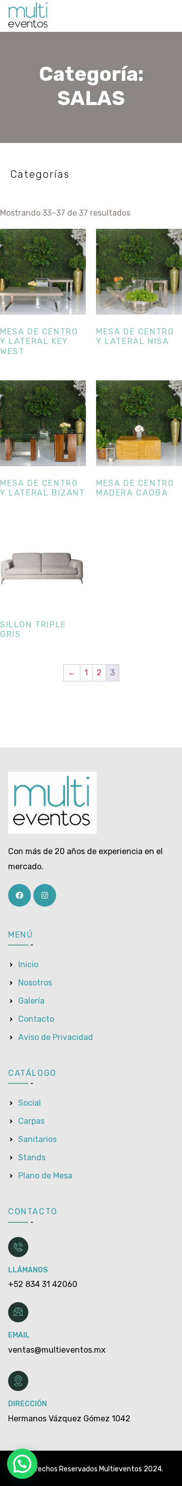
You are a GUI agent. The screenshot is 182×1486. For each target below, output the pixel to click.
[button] (22, 1464)
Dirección (27, 1404)
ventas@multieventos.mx (57, 1350)
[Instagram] (44, 895)
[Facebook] (19, 895)
